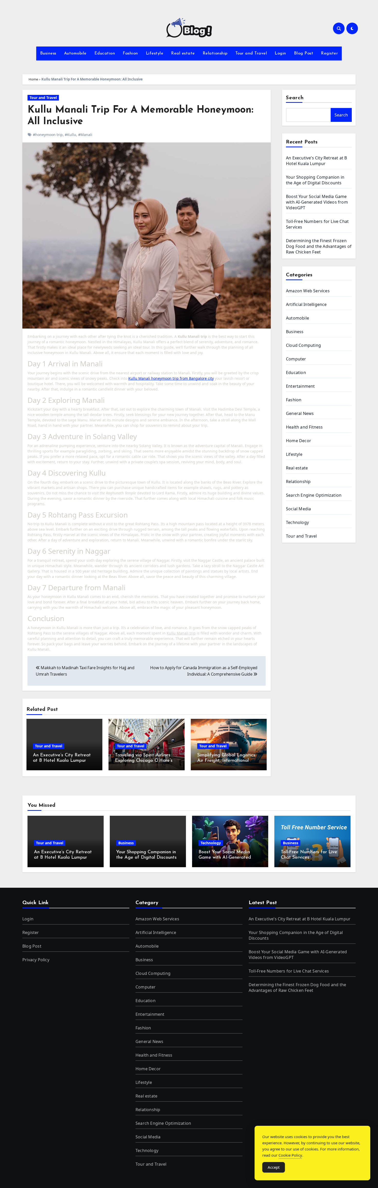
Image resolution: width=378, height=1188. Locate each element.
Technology (297, 522)
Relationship (215, 53)
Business (48, 53)
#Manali (85, 134)
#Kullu (70, 134)
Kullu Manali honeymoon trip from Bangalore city (171, 378)
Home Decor (298, 440)
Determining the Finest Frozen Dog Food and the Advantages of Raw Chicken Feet (319, 246)
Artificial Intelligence (306, 304)
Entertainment (300, 386)
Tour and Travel (251, 53)
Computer (296, 359)
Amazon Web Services (308, 291)
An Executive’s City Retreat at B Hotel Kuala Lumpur (316, 160)
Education (104, 53)
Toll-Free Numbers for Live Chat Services (289, 971)
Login (280, 53)
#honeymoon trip (48, 134)
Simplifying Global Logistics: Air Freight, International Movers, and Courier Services (227, 761)
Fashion (130, 53)
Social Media (298, 509)
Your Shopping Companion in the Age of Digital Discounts (315, 180)
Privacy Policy (35, 960)
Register (329, 53)
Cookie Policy (290, 1155)
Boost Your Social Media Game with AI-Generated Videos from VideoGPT (317, 202)
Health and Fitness (304, 427)
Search (295, 98)
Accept (274, 1167)
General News (300, 413)
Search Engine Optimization (313, 495)
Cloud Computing (303, 345)
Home (33, 79)
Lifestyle (155, 53)
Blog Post (303, 53)
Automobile (75, 53)
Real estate (183, 53)
